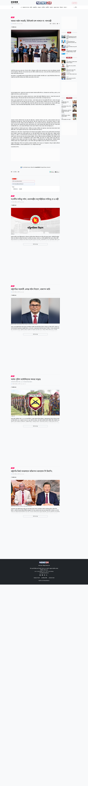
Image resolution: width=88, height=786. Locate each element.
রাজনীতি (47, 7)
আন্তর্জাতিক (35, 7)
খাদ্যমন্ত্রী (20, 189)
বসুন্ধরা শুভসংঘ (56, 7)
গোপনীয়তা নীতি (44, 577)
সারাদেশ (51, 7)
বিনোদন (61, 7)
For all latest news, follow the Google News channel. (36, 167)
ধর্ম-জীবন (43, 7)
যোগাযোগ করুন (51, 577)
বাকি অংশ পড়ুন (35, 244)
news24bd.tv (14, 146)
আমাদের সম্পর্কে (37, 577)
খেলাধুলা (39, 7)
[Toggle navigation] (12, 7)
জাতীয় (31, 7)
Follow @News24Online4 (18, 183)
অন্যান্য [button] (65, 7)
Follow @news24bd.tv (18, 181)
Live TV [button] (74, 3)
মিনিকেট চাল (15, 189)
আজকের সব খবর (26, 7)
